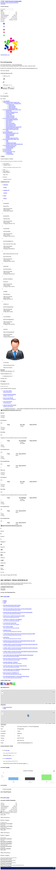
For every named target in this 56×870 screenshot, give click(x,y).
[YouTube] (28, 30)
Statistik (7, 767)
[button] (3, 3)
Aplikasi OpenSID (5, 868)
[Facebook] (28, 24)
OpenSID (53, 703)
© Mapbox (49, 703)
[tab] (29, 186)
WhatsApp (4, 88)
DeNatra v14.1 (12, 868)
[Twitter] (28, 27)
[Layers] (54, 691)
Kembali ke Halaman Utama (7, 586)
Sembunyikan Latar (7, 376)
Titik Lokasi (3, 724)
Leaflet (46, 703)
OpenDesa (4, 867)
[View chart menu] (54, 771)
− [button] (2, 693)
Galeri (7, 797)
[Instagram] (28, 32)
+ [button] (2, 691)
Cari (2, 10)
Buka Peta (3, 704)
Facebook (12, 88)
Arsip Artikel (6, 596)
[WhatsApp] (28, 35)
